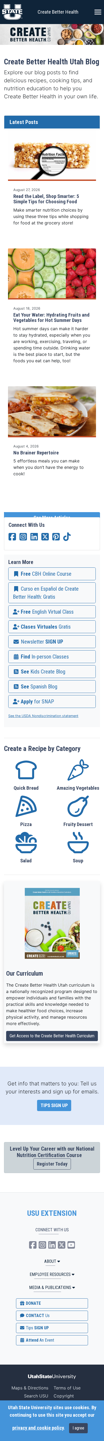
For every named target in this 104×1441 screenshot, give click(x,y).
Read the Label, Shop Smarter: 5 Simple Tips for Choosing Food (46, 199)
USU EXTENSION (52, 1213)
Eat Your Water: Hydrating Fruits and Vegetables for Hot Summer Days (51, 318)
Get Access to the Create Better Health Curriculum (52, 1035)
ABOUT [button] (50, 1261)
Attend (39, 1340)
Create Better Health (58, 12)
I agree (78, 1428)
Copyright (64, 1396)
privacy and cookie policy (37, 1428)
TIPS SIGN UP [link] (54, 1105)
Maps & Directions (29, 1388)
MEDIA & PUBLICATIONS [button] (50, 1287)
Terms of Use (67, 1388)
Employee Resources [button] (50, 1274)
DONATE (33, 1303)
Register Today (52, 1164)
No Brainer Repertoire (36, 453)
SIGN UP (37, 1327)
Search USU (36, 1396)
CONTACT (37, 1315)
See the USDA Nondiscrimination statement (43, 716)
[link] (52, 573)
